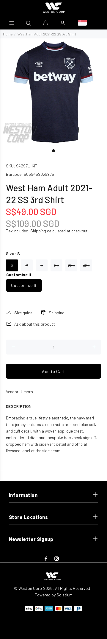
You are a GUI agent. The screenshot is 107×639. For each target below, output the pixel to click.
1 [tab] (53, 150)
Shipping (38, 230)
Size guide (23, 312)
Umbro (27, 391)
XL (56, 265)
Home (7, 34)
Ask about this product (34, 324)
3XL (86, 265)
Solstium (64, 594)
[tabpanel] (53, 92)
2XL (71, 265)
